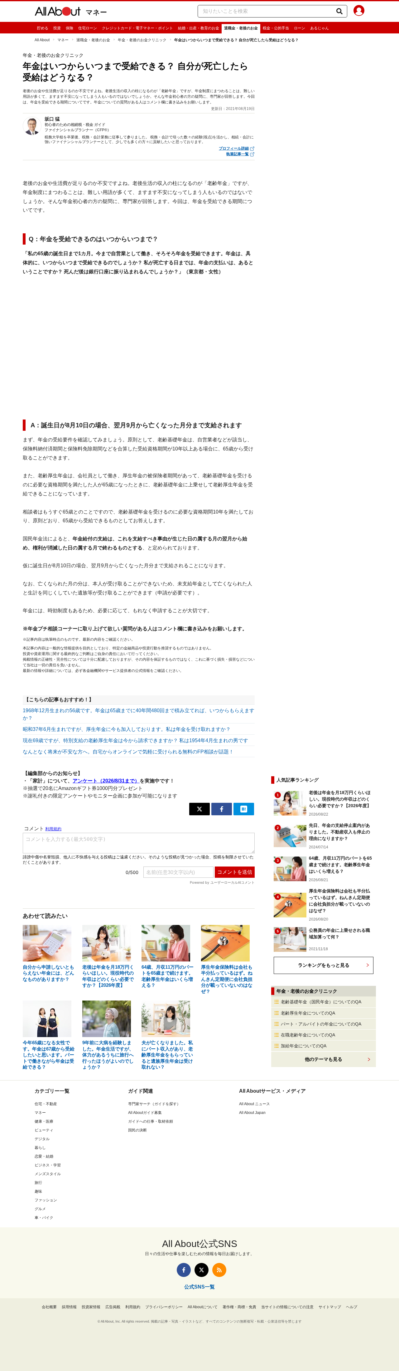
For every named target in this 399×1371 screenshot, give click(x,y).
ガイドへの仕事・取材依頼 (150, 1121)
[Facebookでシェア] (221, 809)
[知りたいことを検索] (339, 11)
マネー (96, 12)
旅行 (38, 1182)
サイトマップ (330, 1307)
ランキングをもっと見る (323, 965)
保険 (69, 28)
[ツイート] (199, 809)
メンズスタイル (48, 1174)
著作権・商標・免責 (239, 1307)
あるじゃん (319, 28)
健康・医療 (44, 1121)
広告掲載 (112, 1307)
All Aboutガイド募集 (145, 1112)
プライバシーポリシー (164, 1307)
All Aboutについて (203, 1307)
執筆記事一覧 (237, 154)
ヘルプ (351, 1307)
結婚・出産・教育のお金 (198, 28)
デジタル (42, 1139)
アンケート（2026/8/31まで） (106, 780)
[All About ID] (358, 11)
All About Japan (252, 1112)
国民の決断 (137, 1130)
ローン (299, 28)
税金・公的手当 (276, 28)
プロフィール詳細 (234, 148)
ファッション (46, 1200)
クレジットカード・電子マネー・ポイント (137, 28)
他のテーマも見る (323, 1059)
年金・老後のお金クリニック (142, 40)
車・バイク (44, 1217)
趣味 (38, 1191)
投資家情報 (91, 1307)
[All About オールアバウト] (58, 12)
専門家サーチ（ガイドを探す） (154, 1104)
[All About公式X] (202, 1270)
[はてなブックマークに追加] (243, 809)
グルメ (40, 1209)
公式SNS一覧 (199, 1286)
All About (42, 40)
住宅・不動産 (46, 1104)
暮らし (40, 1147)
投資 (57, 28)
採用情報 (69, 1307)
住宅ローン (87, 28)
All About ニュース (254, 1104)
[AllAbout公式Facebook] (184, 1270)
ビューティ (44, 1130)
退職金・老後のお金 (241, 28)
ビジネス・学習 (48, 1165)
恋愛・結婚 (44, 1156)
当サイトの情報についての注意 (287, 1307)
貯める (42, 28)
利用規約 (132, 1307)
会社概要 (49, 1307)
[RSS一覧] (219, 1270)
